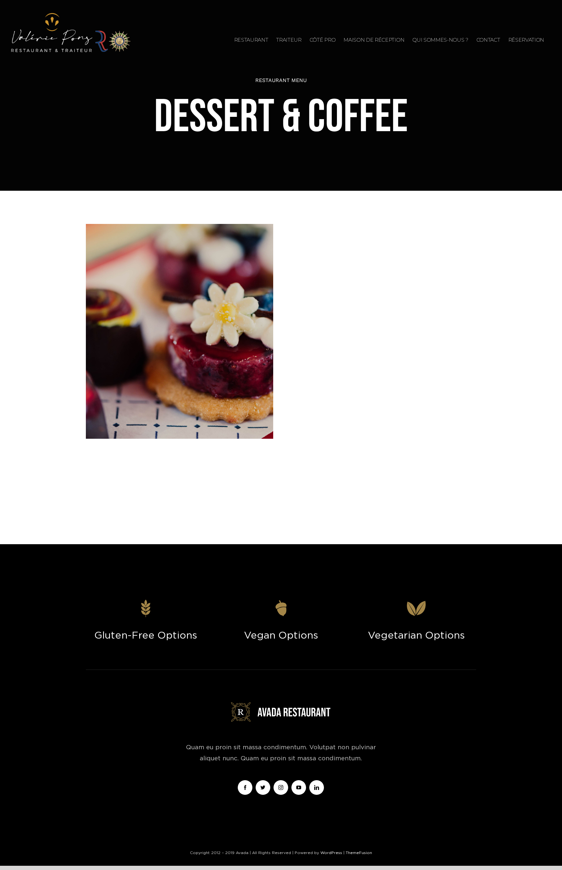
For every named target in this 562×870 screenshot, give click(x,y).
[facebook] (245, 787)
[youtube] (298, 787)
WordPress (331, 853)
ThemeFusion (359, 853)
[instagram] (281, 787)
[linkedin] (316, 787)
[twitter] (263, 787)
